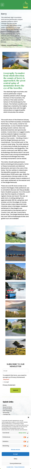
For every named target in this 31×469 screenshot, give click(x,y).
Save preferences (15, 463)
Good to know (7, 407)
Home (3, 45)
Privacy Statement (19, 467)
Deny (15, 459)
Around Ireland (12, 45)
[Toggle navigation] (2, 4)
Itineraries (6, 412)
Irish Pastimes (7, 411)
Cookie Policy (10, 467)
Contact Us (6, 414)
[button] (28, 417)
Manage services (15, 449)
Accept (15, 454)
